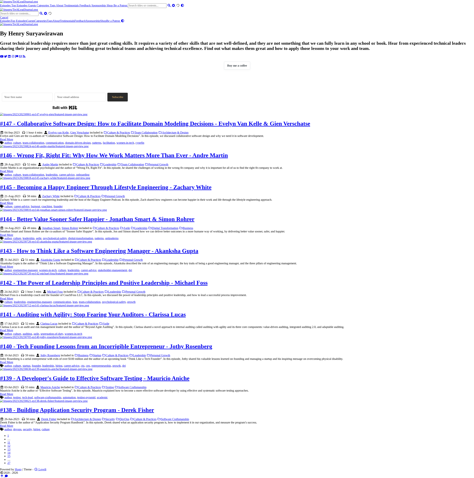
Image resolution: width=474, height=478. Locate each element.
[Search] (169, 5)
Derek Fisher (48, 419)
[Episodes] (19, 24)
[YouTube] (2, 56)
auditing (27, 333)
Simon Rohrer (70, 228)
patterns (96, 142)
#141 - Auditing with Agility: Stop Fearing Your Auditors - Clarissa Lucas (93, 314)
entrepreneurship (101, 365)
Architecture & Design (175, 132)
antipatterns (111, 238)
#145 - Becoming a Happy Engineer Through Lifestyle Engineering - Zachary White (105, 187)
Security (110, 419)
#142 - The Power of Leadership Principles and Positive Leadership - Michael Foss (104, 282)
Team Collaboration (146, 132)
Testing (109, 387)
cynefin (140, 142)
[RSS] (24, 56)
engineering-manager (25, 270)
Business (188, 228)
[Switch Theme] (182, 5)
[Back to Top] (2, 476)
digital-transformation (80, 238)
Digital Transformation (165, 228)
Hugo (18, 469)
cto (82, 365)
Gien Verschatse (79, 132)
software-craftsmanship (47, 397)
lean (75, 301)
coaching (46, 206)
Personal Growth (158, 164)
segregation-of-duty (52, 333)
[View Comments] (6, 476)
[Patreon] (17, 56)
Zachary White (51, 196)
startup (26, 365)
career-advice (67, 174)
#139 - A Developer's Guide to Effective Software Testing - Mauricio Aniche (94, 378)
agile (38, 238)
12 (8, 445)
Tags (53, 5)
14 (8, 452)
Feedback (85, 5)
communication (55, 142)
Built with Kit (65, 107)
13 (8, 449)
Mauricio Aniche (50, 387)
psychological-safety (55, 238)
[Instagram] (13, 56)
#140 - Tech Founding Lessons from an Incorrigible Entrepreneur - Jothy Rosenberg (106, 346)
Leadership (110, 164)
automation (69, 397)
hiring (59, 365)
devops (17, 429)
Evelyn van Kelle (58, 132)
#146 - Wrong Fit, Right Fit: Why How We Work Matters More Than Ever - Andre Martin (114, 155)
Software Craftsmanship (132, 387)
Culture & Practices (118, 132)
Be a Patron (121, 5)
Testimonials (71, 5)
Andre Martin (50, 164)
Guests (32, 5)
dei (130, 270)
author (8, 142)
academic (102, 397)
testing (17, 397)
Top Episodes (19, 5)
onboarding (82, 174)
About (60, 5)
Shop (110, 5)
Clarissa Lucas (48, 323)
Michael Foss (55, 291)
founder (58, 206)
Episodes (5, 5)
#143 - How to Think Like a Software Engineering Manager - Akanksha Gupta (99, 250)
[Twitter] (5, 56)
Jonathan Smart (51, 228)
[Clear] (174, 5)
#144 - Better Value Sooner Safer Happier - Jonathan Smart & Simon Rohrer (97, 219)
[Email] (20, 56)
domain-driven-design (78, 142)
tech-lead (27, 397)
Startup (97, 355)
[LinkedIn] (9, 56)
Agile (126, 228)
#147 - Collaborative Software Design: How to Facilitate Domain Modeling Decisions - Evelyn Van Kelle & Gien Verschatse (155, 123)
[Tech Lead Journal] (19, 1)
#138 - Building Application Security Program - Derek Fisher (77, 410)
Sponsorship (99, 5)
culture (17, 142)
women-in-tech (125, 142)
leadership (52, 174)
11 (8, 442)
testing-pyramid (86, 397)
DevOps (124, 419)
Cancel (4, 17)
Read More (6, 139)
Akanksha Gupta (50, 259)
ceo (88, 365)
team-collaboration (33, 142)
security (27, 429)
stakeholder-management (112, 270)
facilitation (109, 142)
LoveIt (42, 469)
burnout (35, 206)
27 (8, 462)
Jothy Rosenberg (50, 355)
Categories (43, 5)
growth (131, 301)
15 (8, 456)
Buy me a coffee (237, 65)
